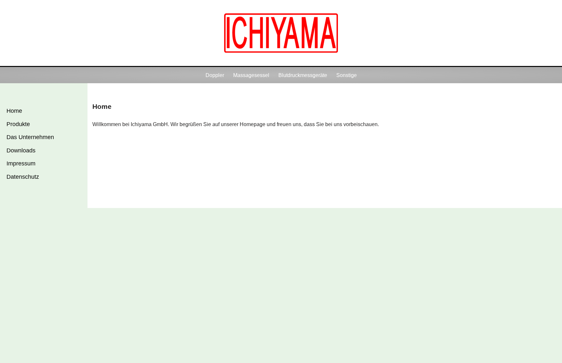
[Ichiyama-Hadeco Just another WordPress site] (281, 33)
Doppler (215, 75)
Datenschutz (23, 177)
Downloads (21, 150)
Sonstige (346, 75)
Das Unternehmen (30, 137)
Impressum (21, 163)
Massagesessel (251, 75)
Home (14, 111)
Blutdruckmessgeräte (302, 75)
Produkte (18, 124)
